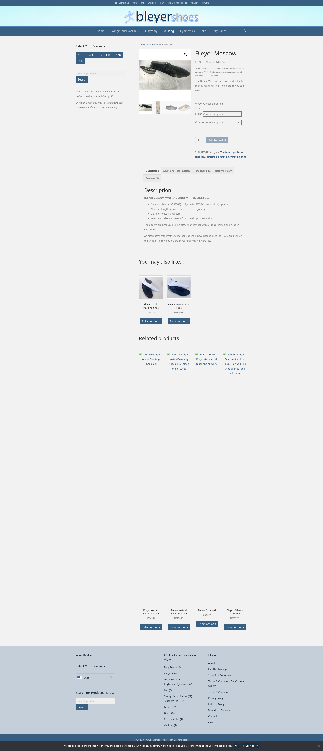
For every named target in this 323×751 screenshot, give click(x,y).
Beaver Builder (181, 739)
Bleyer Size (199, 106)
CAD (90, 55)
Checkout (152, 2)
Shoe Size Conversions (221, 675)
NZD (118, 55)
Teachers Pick (171, 700)
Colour (199, 122)
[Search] (244, 30)
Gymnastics (187, 31)
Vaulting (168, 31)
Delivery (194, 2)
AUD (80, 55)
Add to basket (217, 140)
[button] (186, 55)
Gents (167, 713)
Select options (151, 321)
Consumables (171, 719)
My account (138, 2)
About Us (213, 663)
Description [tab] (152, 170)
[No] (318, 746)
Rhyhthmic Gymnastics (177, 684)
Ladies (167, 707)
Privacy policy (250, 745)
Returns (205, 2)
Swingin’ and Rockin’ (123, 31)
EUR (99, 55)
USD (80, 61)
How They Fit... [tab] (202, 170)
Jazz (203, 31)
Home (100, 31)
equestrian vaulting (217, 156)
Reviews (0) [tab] (152, 178)
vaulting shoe (238, 156)
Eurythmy (151, 31)
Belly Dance (219, 31)
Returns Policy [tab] (223, 170)
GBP (109, 55)
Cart (162, 2)
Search (82, 79)
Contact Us (124, 2)
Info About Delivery (219, 710)
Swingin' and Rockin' (175, 696)
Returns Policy (216, 704)
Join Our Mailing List (177, 2)
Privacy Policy (215, 698)
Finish (198, 113)
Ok (236, 745)
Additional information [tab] (176, 170)
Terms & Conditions (219, 692)
